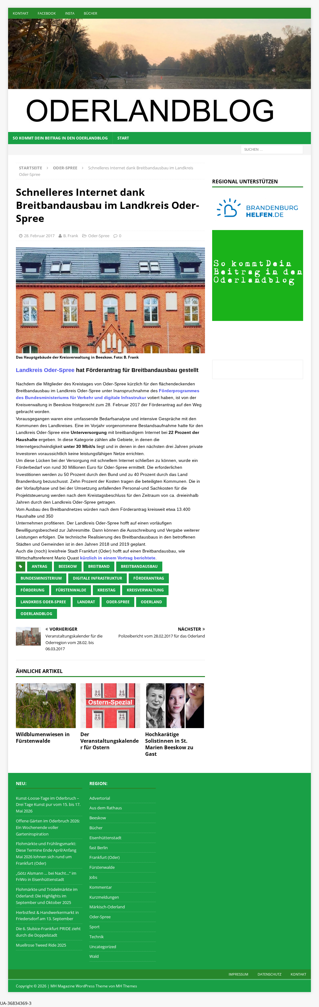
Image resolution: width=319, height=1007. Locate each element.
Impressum (238, 974)
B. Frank (70, 235)
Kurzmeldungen (104, 897)
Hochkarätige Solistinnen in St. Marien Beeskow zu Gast (169, 744)
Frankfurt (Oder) (104, 857)
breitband (99, 566)
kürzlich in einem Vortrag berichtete (117, 557)
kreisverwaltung (145, 590)
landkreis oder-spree (43, 602)
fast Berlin (98, 847)
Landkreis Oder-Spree (45, 370)
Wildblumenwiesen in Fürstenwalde (43, 737)
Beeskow (97, 818)
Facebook (47, 13)
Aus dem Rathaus (105, 808)
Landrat (86, 602)
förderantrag (148, 578)
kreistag (107, 590)
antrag (39, 566)
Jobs (93, 877)
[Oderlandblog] (159, 85)
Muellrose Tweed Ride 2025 (41, 945)
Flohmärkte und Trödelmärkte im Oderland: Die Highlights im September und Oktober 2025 (47, 896)
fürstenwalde (71, 590)
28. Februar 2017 (39, 235)
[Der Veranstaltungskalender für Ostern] (110, 705)
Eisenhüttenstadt (105, 837)
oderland (151, 602)
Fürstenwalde (102, 867)
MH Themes (126, 986)
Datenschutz (269, 974)
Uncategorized (102, 946)
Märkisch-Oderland (107, 907)
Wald (94, 956)
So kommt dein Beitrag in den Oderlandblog (60, 138)
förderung (33, 590)
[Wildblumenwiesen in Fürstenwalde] (46, 705)
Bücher (90, 13)
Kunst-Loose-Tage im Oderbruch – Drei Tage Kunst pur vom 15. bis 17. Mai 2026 (48, 804)
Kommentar (100, 887)
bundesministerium (41, 578)
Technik (96, 936)
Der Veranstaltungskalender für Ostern (109, 741)
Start (123, 138)
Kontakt (20, 13)
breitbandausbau (139, 566)
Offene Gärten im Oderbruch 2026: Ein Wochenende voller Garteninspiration (48, 827)
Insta (69, 13)
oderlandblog (36, 613)
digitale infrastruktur (97, 578)
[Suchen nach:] (272, 149)
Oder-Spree (98, 235)
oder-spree (118, 602)
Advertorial (99, 798)
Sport (94, 926)
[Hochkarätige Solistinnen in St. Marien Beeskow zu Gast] (175, 705)
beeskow (68, 566)
